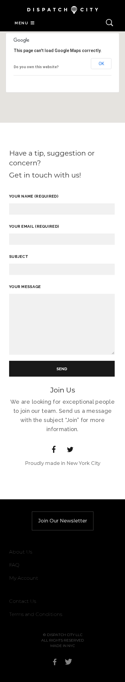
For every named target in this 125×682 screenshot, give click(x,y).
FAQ (14, 565)
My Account (23, 578)
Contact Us (22, 601)
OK (101, 63)
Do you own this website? (36, 67)
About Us (20, 552)
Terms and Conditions (35, 614)
